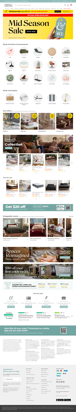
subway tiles (59, 352)
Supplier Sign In (29, 381)
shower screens (64, 352)
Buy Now (28, 306)
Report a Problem (45, 374)
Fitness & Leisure (38, 83)
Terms (4, 389)
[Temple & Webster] (8, 5)
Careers (27, 392)
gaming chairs (52, 357)
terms (41, 333)
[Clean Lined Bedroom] (38, 227)
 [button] (71, 162)
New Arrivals (52, 83)
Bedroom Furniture (28, 339)
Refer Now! (25, 1)
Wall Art (24, 70)
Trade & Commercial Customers (32, 383)
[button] (36, 198)
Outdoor (38, 57)
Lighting (10, 70)
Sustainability (29, 394)
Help (71, 1)
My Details (28, 370)
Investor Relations (30, 400)
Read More (64, 306)
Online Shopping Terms (46, 391)
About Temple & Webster (31, 389)
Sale (10, 57)
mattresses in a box (35, 345)
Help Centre (43, 370)
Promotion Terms (44, 385)
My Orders (28, 372)
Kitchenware (10, 83)
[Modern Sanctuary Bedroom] (16, 227)
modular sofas (43, 342)
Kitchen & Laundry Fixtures (24, 104)
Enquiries (28, 398)
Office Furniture (52, 70)
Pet (24, 83)
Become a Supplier (30, 379)
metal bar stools (34, 359)
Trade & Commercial (56, 1)
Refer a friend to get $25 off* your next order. (16, 1)
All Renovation (66, 103)
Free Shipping (66, 83)
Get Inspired (46, 306)
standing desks (47, 356)
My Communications (30, 374)
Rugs (52, 57)
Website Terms (44, 389)
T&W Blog (28, 396)
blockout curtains (60, 353)
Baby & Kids (66, 70)
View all (71, 216)
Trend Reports (29, 390)
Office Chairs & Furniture (45, 348)
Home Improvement (60, 348)
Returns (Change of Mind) (46, 381)
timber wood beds (37, 344)
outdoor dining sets (61, 343)
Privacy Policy (6, 391)
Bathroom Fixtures (10, 103)
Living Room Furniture (45, 339)
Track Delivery (65, 1)
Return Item (43, 376)
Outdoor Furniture (60, 339)
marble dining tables (32, 355)
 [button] (4, 162)
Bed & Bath (66, 57)
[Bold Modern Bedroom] (56, 227)
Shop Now (11, 306)
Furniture (24, 57)
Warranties (43, 387)
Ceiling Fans (38, 103)
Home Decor (38, 70)
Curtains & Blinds (52, 103)
